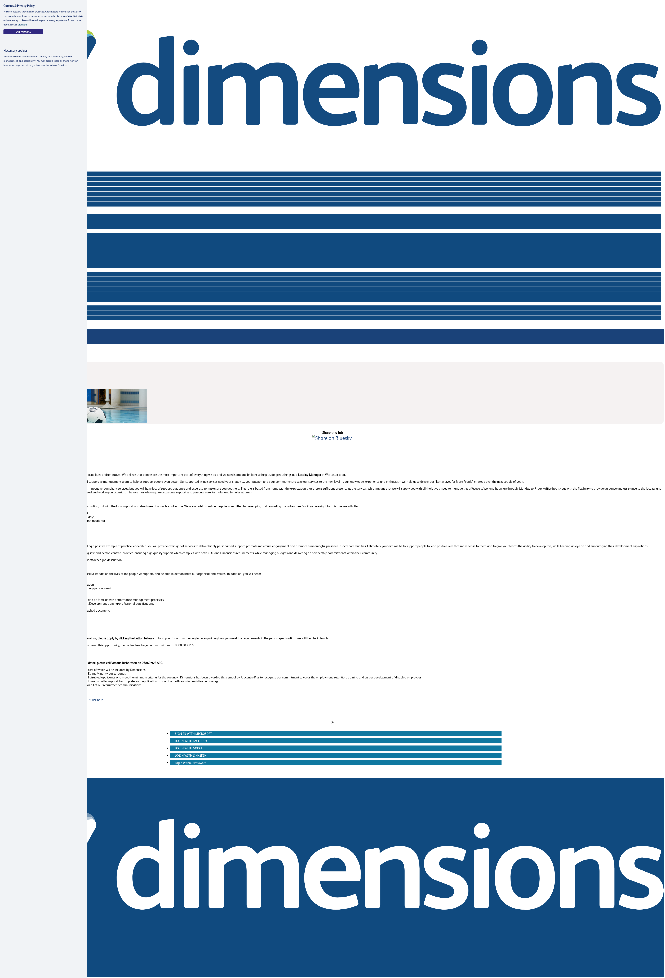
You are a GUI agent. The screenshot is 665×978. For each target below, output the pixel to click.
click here (22, 24)
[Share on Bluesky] (332, 438)
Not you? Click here (90, 700)
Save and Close (23, 31)
